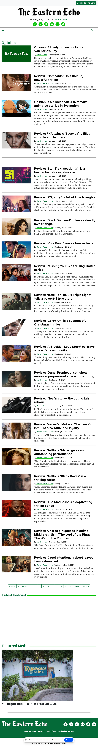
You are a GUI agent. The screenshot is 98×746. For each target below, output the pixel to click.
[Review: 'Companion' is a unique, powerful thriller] (16, 82)
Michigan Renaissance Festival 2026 (29, 704)
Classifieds (51, 731)
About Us (27, 731)
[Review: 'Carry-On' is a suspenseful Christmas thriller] (16, 327)
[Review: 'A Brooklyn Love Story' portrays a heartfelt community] (16, 353)
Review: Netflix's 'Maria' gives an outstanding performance (59, 452)
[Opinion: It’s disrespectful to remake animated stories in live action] (16, 108)
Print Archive (61, 19)
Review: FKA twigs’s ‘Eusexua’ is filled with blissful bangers (62, 135)
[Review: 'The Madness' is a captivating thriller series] (16, 508)
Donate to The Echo (86, 3)
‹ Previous (22, 586)
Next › (77, 586)
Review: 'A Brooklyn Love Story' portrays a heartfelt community (64, 348)
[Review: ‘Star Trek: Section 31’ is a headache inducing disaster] (16, 175)
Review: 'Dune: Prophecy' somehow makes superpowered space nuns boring (64, 374)
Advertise (41, 731)
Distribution (62, 731)
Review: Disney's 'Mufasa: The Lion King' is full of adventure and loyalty (64, 426)
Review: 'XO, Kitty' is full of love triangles (64, 197)
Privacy (71, 731)
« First (12, 586)
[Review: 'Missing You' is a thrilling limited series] (16, 272)
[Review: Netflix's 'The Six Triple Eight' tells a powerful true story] (16, 301)
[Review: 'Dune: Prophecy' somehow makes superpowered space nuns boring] (16, 379)
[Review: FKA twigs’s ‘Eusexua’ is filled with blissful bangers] (16, 140)
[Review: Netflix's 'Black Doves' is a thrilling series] (16, 482)
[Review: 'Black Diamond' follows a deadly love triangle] (16, 226)
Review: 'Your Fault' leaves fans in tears (63, 243)
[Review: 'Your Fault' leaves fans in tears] (16, 249)
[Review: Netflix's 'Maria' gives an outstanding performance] (16, 456)
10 (70, 586)
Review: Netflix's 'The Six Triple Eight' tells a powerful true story (62, 296)
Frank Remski (41, 55)
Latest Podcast (14, 595)
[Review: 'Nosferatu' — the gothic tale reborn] (16, 405)
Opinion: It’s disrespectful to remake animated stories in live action (60, 103)
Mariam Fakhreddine (44, 83)
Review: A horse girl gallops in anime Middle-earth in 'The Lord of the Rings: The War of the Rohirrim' (62, 534)
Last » (86, 586)
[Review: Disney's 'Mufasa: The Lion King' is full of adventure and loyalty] (16, 431)
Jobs (34, 731)
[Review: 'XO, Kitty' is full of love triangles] (16, 204)
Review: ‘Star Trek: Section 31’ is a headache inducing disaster (59, 170)
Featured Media (15, 646)
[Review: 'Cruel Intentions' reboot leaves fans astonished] (16, 564)
